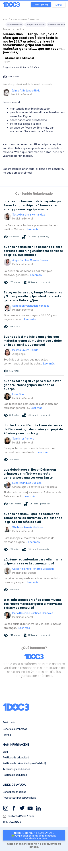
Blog (5, 751)
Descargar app (40, 4)
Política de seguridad (15, 775)
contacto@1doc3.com (18, 816)
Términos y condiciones (16, 769)
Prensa (7, 734)
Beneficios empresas (15, 729)
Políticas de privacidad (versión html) (24, 763)
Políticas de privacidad (16, 757)
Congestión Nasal (35, 24)
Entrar (58, 5)
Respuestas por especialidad (19, 797)
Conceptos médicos (14, 792)
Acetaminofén (14, 24)
